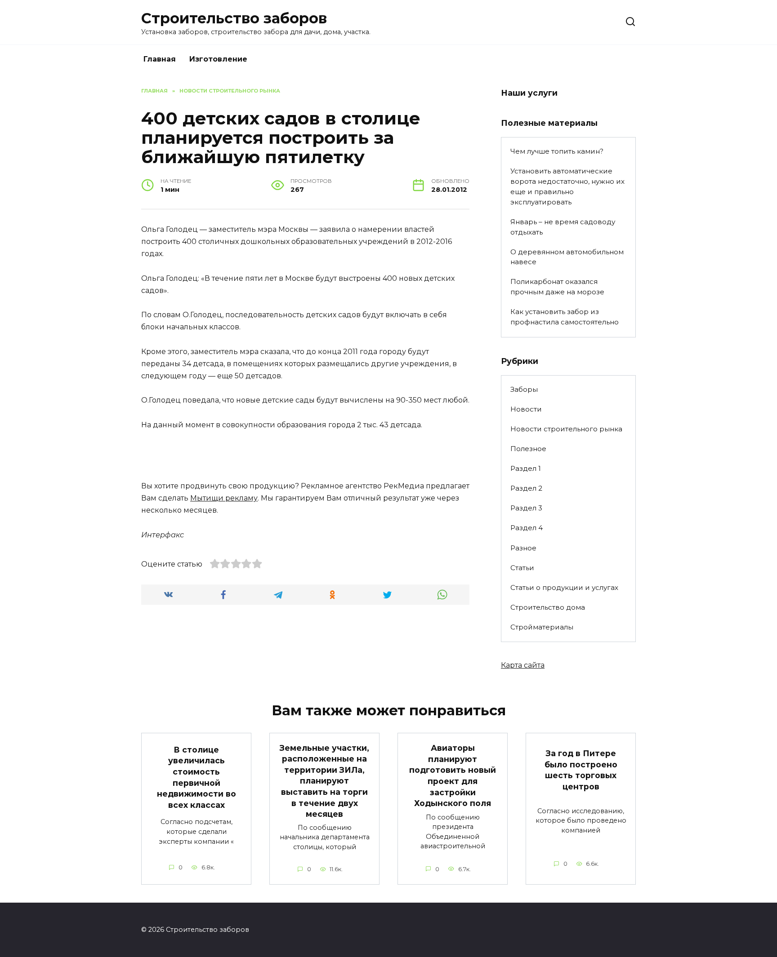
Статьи (522, 567)
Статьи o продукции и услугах (564, 587)
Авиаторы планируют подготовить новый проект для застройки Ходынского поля (452, 775)
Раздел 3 (526, 508)
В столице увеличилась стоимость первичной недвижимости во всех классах (196, 776)
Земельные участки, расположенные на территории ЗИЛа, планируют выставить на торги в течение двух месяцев (324, 781)
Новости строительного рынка (566, 429)
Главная (159, 59)
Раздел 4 (526, 527)
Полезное (528, 448)
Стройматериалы (541, 627)
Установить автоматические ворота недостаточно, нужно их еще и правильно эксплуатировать (567, 186)
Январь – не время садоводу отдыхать (562, 226)
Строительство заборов (234, 18)
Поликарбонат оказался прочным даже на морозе (557, 286)
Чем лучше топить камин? (556, 151)
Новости (526, 409)
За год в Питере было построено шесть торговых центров (581, 770)
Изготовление (218, 59)
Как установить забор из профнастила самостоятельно (564, 316)
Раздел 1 (525, 468)
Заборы (524, 389)
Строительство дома (547, 607)
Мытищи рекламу (224, 498)
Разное (523, 548)
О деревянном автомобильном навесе (567, 257)
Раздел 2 (526, 488)
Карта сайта (523, 665)
